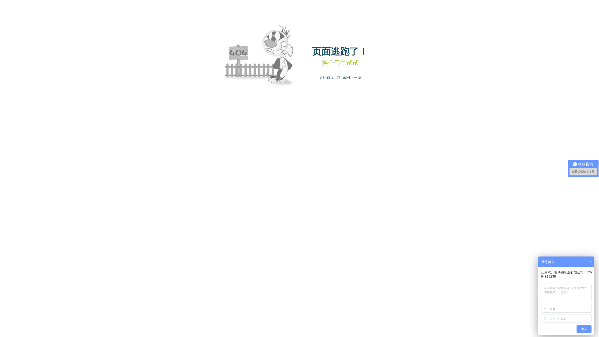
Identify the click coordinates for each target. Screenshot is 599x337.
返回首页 (326, 77)
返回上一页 (352, 77)
